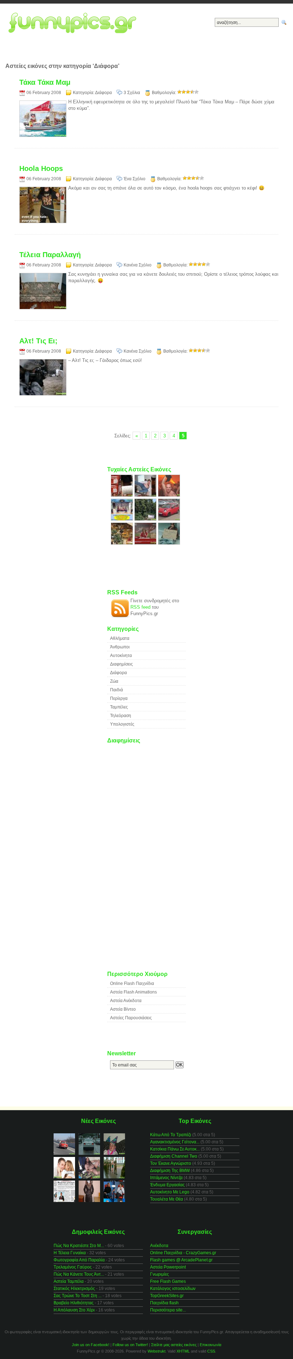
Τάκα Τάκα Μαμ (44, 82)
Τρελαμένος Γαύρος (73, 1267)
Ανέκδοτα (159, 1245)
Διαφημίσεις (121, 664)
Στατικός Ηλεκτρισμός (74, 1288)
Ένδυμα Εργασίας (167, 1184)
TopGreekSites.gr (167, 1295)
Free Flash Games (168, 1281)
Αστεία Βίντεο (123, 1009)
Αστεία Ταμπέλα (69, 1281)
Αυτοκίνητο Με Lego (169, 1191)
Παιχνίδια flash (164, 1302)
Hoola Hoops (41, 168)
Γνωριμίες (159, 1274)
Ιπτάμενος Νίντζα (166, 1177)
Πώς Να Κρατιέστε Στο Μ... (79, 1245)
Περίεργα (119, 698)
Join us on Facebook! (90, 1345)
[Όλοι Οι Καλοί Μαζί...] (122, 543)
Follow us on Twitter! (130, 1345)
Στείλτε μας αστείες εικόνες (174, 1345)
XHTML (183, 1351)
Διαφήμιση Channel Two (173, 1156)
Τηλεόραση (120, 715)
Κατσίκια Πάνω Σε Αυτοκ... (175, 1149)
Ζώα (114, 681)
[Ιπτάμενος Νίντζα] (146, 495)
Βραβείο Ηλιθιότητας (74, 1302)
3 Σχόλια (132, 92)
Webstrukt (156, 1351)
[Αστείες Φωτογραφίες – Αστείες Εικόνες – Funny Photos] (74, 23)
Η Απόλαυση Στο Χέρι (74, 1310)
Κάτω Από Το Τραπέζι (170, 1134)
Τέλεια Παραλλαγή (50, 255)
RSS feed (140, 607)
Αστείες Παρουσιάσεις (131, 1017)
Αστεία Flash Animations (133, 992)
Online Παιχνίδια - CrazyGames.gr (183, 1252)
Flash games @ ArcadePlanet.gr (181, 1259)
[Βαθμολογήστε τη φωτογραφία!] (179, 92)
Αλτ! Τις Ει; (38, 341)
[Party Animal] (169, 495)
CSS (211, 1351)
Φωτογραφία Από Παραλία (79, 1259)
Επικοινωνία (210, 1345)
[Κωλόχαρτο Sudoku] (122, 495)
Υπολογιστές (122, 724)
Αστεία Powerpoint (168, 1267)
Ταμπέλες (119, 707)
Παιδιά (116, 689)
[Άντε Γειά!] (146, 543)
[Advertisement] (146, 52)
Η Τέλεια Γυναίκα (70, 1252)
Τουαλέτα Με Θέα (166, 1199)
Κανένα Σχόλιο (138, 265)
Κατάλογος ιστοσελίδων (172, 1288)
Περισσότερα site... (168, 1310)
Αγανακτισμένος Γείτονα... (174, 1141)
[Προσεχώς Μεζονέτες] (146, 519)
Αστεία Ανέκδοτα (125, 1000)
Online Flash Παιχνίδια (132, 983)
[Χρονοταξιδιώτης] (169, 543)
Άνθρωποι (120, 646)
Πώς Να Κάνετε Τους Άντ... (79, 1274)
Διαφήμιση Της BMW (170, 1170)
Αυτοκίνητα (121, 655)
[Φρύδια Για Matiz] (169, 519)
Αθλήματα (119, 638)
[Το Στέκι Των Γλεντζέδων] (122, 519)
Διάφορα (103, 92)
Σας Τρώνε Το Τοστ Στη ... (77, 1295)
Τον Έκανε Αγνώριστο (170, 1163)
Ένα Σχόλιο (134, 178)
